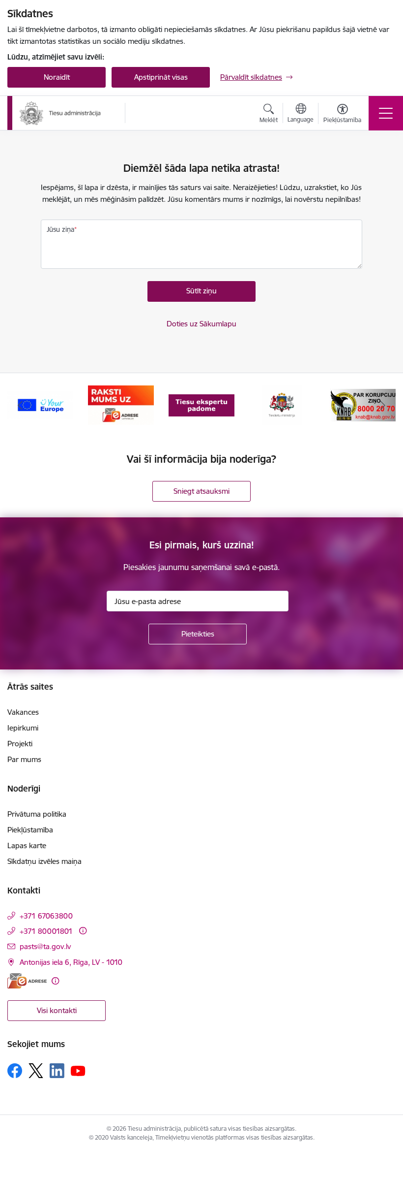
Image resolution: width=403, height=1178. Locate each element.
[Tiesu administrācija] (60, 113)
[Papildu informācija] (82, 930)
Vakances (23, 712)
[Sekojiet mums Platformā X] (36, 1070)
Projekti (19, 743)
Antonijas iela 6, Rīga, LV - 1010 (71, 962)
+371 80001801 (46, 931)
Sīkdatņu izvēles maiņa (44, 861)
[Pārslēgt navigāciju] (386, 113)
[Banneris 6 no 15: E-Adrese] (120, 404)
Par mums (24, 759)
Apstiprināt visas (161, 77)
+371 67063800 (46, 916)
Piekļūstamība (30, 829)
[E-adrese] (27, 981)
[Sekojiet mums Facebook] (14, 1070)
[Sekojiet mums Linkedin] (57, 1070)
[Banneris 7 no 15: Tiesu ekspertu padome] (201, 404)
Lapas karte (26, 845)
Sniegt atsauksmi (201, 491)
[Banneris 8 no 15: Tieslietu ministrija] (282, 404)
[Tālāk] (383, 405)
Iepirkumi (22, 727)
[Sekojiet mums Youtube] (78, 1070)
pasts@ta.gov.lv (45, 946)
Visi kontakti (57, 1010)
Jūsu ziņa (60, 229)
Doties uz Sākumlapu (201, 323)
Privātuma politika (36, 814)
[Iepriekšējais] (20, 405)
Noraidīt (57, 77)
